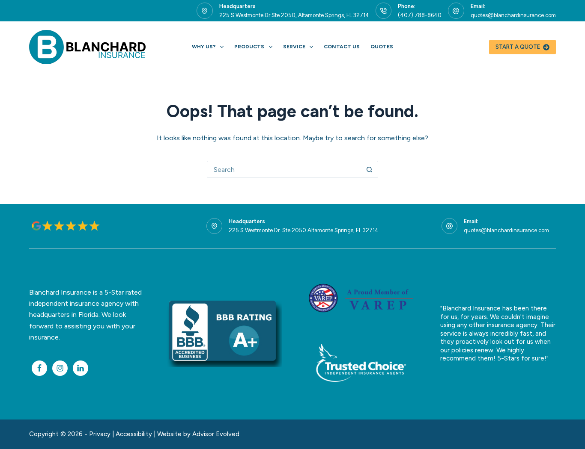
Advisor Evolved (215, 434)
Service (294, 47)
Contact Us (342, 47)
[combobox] (284, 169)
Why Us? (204, 47)
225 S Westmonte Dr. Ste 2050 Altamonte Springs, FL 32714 (304, 230)
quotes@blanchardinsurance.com (513, 15)
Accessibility (134, 434)
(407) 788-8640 (420, 15)
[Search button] (369, 169)
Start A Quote (517, 47)
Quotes (381, 47)
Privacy (99, 434)
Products (249, 47)
